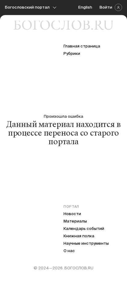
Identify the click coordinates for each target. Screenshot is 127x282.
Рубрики (71, 53)
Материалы (75, 221)
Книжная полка (78, 236)
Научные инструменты (86, 243)
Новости (72, 213)
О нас (69, 250)
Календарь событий (83, 228)
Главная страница (81, 46)
